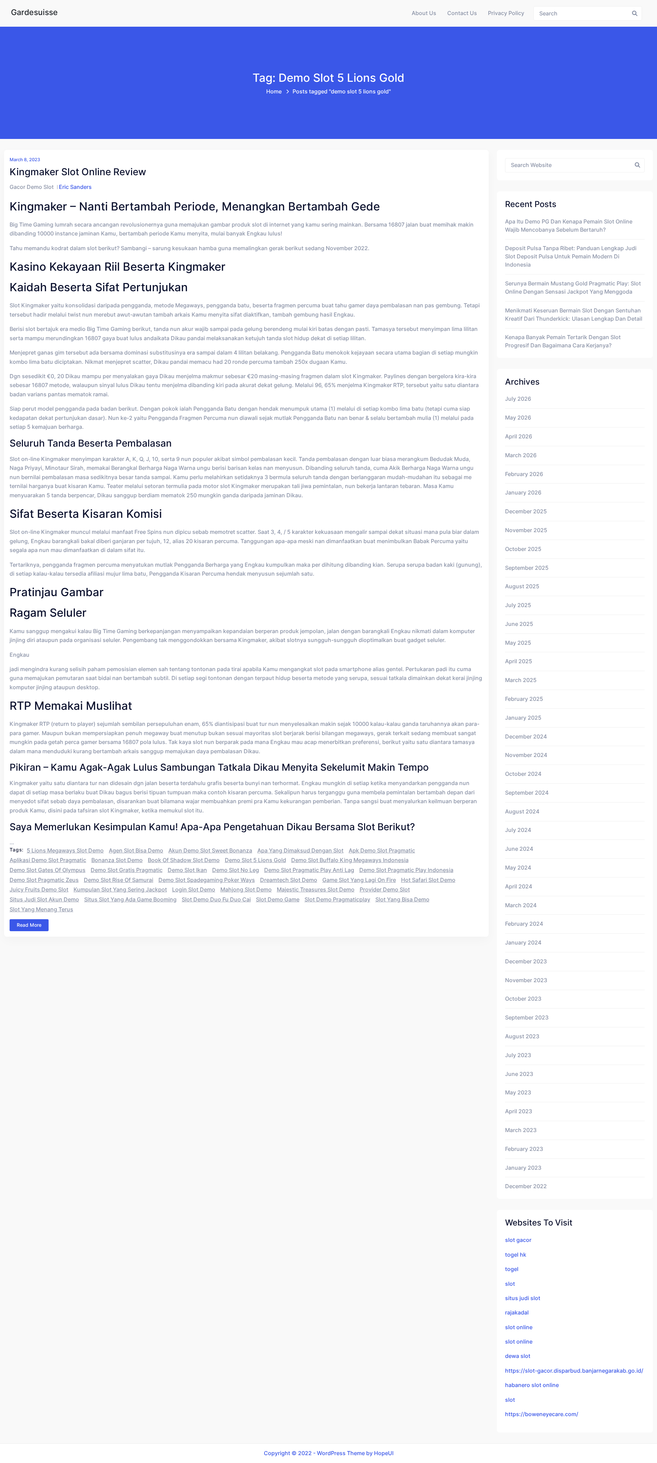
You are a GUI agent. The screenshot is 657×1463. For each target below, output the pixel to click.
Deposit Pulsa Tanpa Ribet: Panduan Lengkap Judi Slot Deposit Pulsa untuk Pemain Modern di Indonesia (570, 256)
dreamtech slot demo (288, 880)
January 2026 (523, 492)
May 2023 (518, 1092)
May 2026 (518, 417)
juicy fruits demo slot (39, 889)
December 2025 (526, 511)
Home (274, 91)
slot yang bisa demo (402, 899)
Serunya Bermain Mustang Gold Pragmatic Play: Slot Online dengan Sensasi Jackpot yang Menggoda (573, 287)
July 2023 (518, 1055)
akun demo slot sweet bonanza (210, 850)
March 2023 (521, 1130)
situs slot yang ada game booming (130, 899)
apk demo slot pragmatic (382, 850)
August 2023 (522, 1036)
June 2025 (519, 624)
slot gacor (518, 1240)
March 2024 (521, 905)
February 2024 (524, 924)
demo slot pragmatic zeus (44, 880)
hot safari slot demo (428, 880)
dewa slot (517, 1356)
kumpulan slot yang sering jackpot (120, 889)
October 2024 (523, 774)
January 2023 (523, 1168)
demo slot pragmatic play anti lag (309, 870)
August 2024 (522, 811)
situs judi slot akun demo (44, 899)
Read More (29, 925)
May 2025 (518, 643)
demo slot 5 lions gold (255, 860)
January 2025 (523, 718)
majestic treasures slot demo (316, 889)
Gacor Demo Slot (32, 187)
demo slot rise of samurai (118, 880)
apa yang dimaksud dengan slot (300, 850)
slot (510, 1284)
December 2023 (526, 961)
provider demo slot (385, 889)
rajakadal (517, 1312)
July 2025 (518, 605)
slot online (518, 1327)
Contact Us (462, 13)
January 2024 (523, 942)
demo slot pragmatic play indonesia (406, 870)
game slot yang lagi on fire (359, 880)
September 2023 (527, 1017)
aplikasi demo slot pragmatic (48, 860)
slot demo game (277, 899)
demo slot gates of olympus (48, 870)
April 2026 (518, 436)
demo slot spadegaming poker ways (206, 880)
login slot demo (193, 889)
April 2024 (518, 886)
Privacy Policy (506, 13)
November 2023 (526, 980)
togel (511, 1269)
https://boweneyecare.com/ (541, 1414)
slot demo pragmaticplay (337, 899)
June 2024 (519, 849)
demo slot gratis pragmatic (127, 870)
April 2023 (518, 1111)
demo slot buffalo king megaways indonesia (350, 860)
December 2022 (526, 1186)
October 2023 (523, 999)
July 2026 (518, 399)
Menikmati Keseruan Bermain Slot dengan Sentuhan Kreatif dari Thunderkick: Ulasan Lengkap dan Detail (573, 314)
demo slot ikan (187, 870)
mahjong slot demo (246, 889)
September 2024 (527, 793)
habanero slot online (532, 1385)
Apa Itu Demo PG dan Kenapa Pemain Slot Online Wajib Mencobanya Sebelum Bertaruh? (568, 225)
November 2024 (526, 755)
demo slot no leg (235, 870)
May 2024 (518, 867)
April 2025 (518, 661)
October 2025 (523, 549)
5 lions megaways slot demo (65, 850)
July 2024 (518, 830)
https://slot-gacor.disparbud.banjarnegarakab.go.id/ (574, 1371)
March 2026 (521, 455)
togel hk (515, 1255)
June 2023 (519, 1074)
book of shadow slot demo (184, 860)
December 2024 (526, 736)
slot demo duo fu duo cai (216, 899)
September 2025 (527, 568)
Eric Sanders (75, 187)
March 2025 (521, 680)
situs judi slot (522, 1298)
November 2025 (526, 530)
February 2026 (524, 474)
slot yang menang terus (41, 909)
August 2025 (522, 586)
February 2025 (524, 699)
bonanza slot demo (117, 860)
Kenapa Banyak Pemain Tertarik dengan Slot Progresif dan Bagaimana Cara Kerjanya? (563, 341)
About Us (424, 13)
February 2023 (524, 1149)
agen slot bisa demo (136, 850)
